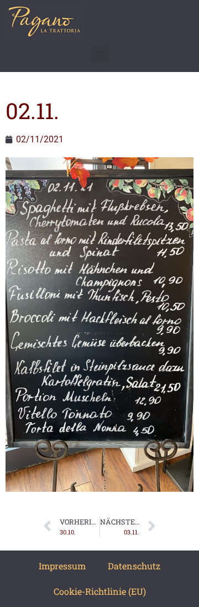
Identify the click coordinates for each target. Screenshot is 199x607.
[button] (100, 54)
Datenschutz (134, 566)
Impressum (62, 566)
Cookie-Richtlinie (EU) (100, 591)
